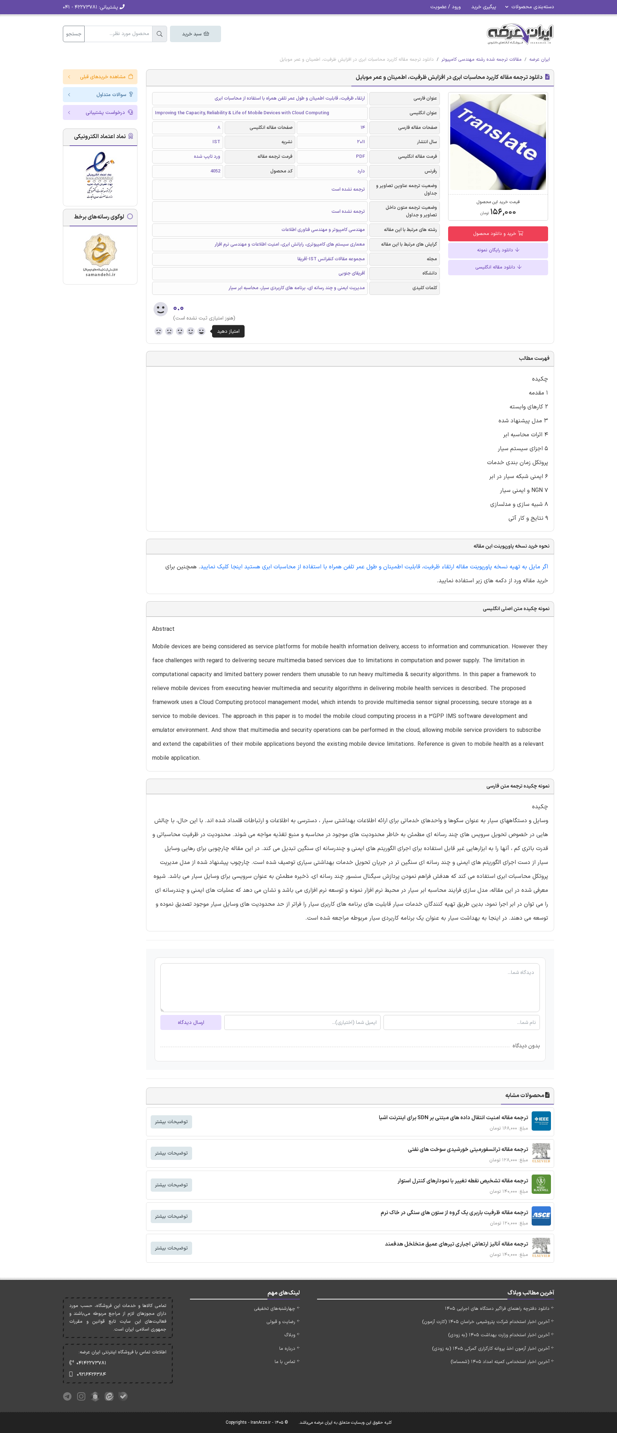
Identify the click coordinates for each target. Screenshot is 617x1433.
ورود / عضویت (445, 7)
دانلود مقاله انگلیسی (496, 267)
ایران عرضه (539, 59)
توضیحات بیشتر (171, 1122)
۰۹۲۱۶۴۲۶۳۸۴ (91, 1374)
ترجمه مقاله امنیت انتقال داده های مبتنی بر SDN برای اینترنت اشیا (453, 1118)
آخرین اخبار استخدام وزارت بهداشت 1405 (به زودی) (499, 1335)
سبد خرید (192, 34)
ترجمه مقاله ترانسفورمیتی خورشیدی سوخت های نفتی (468, 1150)
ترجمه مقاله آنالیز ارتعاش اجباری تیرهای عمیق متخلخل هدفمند (456, 1244)
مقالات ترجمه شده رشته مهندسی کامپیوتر (481, 59)
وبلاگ (289, 1335)
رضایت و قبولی (280, 1322)
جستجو (73, 34)
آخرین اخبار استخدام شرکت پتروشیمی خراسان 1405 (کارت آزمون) (486, 1322)
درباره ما (287, 1348)
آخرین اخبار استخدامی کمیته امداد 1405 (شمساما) (500, 1362)
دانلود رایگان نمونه (496, 250)
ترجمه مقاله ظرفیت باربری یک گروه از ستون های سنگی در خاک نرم (454, 1213)
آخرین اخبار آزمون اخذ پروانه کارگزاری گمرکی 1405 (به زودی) (491, 1348)
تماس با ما (285, 1362)
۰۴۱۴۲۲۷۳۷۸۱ (91, 1363)
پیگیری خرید (483, 7)
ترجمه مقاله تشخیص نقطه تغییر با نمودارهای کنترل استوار (462, 1181)
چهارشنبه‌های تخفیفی (274, 1308)
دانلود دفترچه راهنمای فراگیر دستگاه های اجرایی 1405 (497, 1308)
